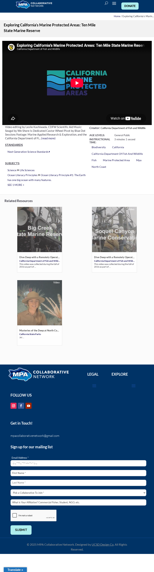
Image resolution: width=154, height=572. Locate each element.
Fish (94, 160)
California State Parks (30, 334)
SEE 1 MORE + (16, 184)
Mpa (138, 160)
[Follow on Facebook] (21, 406)
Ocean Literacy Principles (22, 175)
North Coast (99, 166)
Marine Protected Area (116, 160)
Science (12, 170)
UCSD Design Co (103, 544)
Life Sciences (27, 170)
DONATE (130, 6)
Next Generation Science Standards (28, 151)
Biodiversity (99, 147)
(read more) (48, 138)
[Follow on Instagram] (14, 406)
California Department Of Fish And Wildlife (117, 153)
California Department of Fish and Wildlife (123, 128)
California (118, 147)
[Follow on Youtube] (29, 406)
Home (117, 16)
